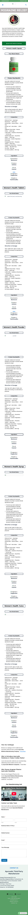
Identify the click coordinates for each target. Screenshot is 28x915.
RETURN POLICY (14, 900)
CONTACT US (14, 868)
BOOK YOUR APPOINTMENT (14, 898)
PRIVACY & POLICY (14, 901)
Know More (23, 751)
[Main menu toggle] (2, 5)
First (2, 822)
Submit (4, 860)
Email (3, 840)
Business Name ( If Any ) (8, 825)
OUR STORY (14, 896)
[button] (26, 5)
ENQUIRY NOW (23, 0)
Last (16, 822)
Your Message (5, 847)
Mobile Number (5, 833)
